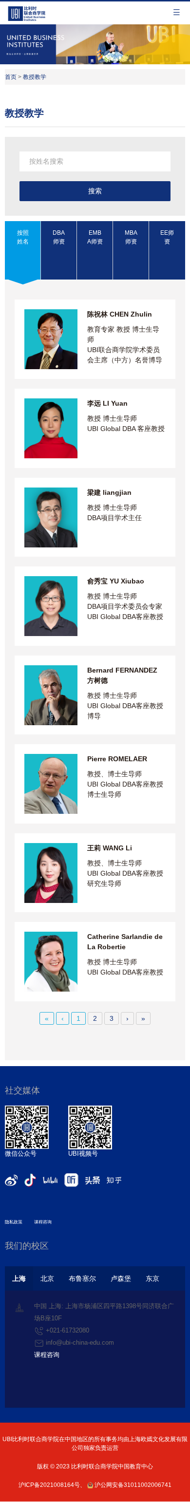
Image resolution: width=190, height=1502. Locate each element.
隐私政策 (13, 1222)
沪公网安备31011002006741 (132, 1485)
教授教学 (34, 77)
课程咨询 (43, 1222)
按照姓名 (23, 237)
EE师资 (167, 237)
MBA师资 (131, 237)
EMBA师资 (95, 237)
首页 (11, 77)
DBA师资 (59, 237)
